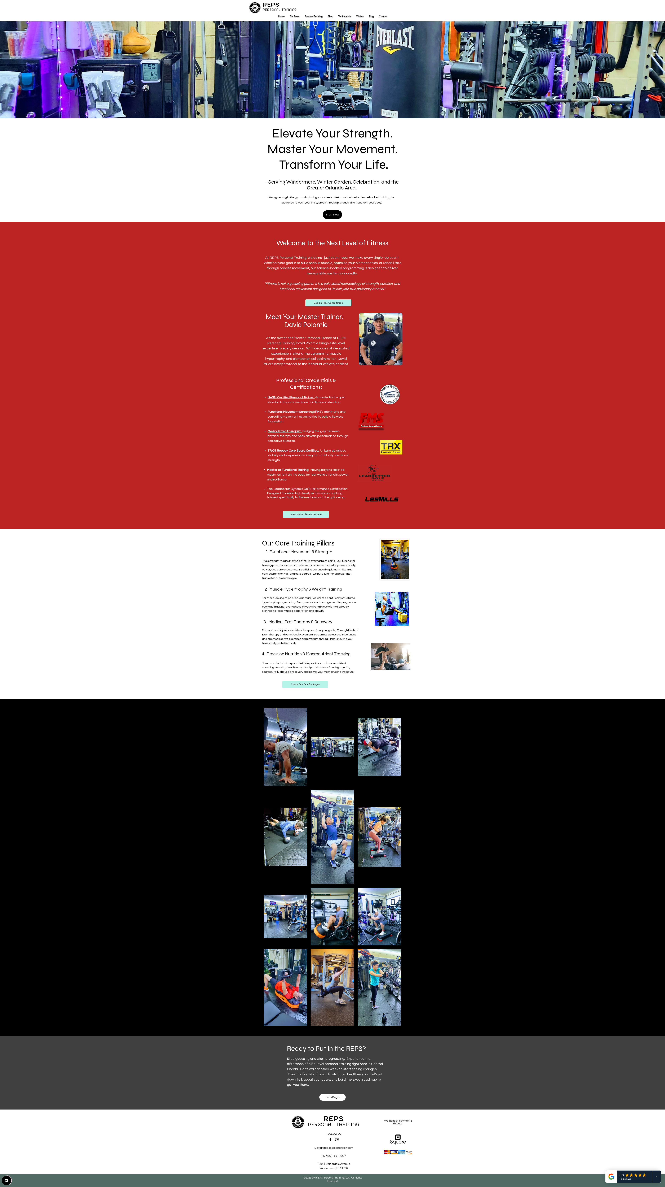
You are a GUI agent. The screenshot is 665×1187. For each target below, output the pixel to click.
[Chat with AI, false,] (6, 1180)
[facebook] (330, 1139)
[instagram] (337, 1139)
